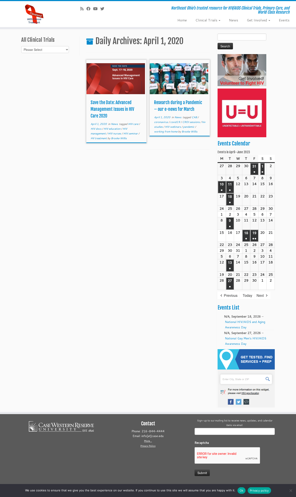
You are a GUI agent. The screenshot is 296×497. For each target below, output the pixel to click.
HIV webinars (173, 127)
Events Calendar (234, 143)
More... (148, 441)
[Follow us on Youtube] (96, 8)
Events (284, 20)
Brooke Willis (119, 138)
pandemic (189, 127)
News (233, 20)
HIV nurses (115, 133)
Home (182, 20)
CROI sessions (191, 122)
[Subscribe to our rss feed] (83, 8)
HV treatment (99, 138)
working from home (166, 131)
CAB (195, 117)
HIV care (133, 124)
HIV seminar (130, 133)
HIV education (112, 129)
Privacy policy (259, 490)
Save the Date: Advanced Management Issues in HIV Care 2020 (112, 109)
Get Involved (257, 20)
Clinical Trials (206, 20)
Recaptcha (202, 443)
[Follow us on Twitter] (103, 8)
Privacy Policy (148, 446)
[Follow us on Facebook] (89, 8)
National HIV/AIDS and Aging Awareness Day (245, 324)
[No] (290, 490)
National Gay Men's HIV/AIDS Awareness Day (245, 341)
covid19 (175, 122)
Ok (242, 490)
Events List (228, 307)
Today (247, 295)
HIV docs (96, 129)
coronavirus (161, 122)
